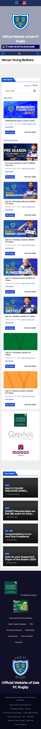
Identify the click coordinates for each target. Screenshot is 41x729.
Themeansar (20, 700)
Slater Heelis (30, 630)
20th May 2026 (12, 563)
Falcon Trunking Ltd (20, 724)
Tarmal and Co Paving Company (20, 618)
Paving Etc (19, 642)
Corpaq (9, 716)
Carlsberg (28, 709)
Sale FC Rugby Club (29, 124)
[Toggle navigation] (19, 53)
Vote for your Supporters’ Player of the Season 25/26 (20, 558)
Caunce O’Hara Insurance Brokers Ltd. (20, 705)
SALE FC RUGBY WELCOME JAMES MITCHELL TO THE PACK (19, 491)
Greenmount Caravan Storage (16, 720)
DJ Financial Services (14, 630)
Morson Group (17, 716)
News (11, 530)
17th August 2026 (13, 494)
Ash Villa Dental (27, 636)
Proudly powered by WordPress (14, 697)
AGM (7, 530)
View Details (9, 127)
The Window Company (28, 595)
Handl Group (29, 720)
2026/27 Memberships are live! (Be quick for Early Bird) (20, 514)
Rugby (7, 485)
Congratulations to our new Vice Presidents (18, 535)
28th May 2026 (12, 540)
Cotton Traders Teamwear (17, 624)
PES (31, 624)
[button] (34, 53)
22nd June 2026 (12, 517)
